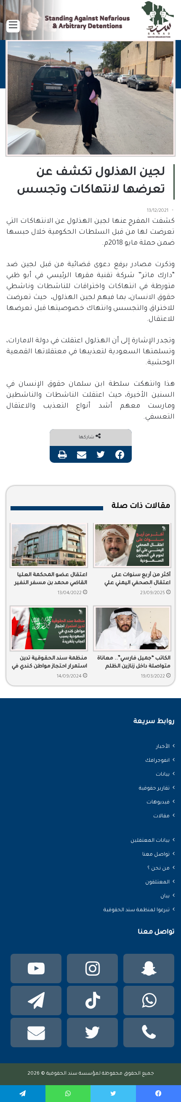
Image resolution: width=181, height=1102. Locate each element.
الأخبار (163, 747)
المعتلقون (157, 883)
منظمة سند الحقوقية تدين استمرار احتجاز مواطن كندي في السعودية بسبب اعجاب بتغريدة (49, 663)
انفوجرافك (157, 761)
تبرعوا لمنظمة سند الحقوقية (137, 910)
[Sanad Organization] (90, 26)
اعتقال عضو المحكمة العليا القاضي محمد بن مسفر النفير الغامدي (50, 579)
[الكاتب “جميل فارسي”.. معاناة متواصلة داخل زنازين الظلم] (132, 628)
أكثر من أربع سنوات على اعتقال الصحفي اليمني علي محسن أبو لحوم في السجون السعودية (135, 579)
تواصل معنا (156, 855)
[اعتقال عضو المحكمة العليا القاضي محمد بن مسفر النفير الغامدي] (49, 545)
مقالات (161, 816)
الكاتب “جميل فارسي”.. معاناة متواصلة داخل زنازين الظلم (133, 663)
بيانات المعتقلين (150, 841)
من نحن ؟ (158, 869)
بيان (165, 896)
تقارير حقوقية (154, 789)
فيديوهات (158, 803)
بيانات (163, 775)
